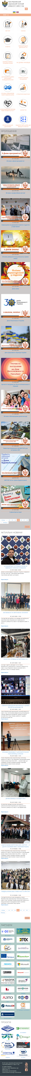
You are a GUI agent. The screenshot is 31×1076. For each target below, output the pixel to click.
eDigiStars (8, 1057)
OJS (23, 1001)
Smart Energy (23, 985)
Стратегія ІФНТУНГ (23, 94)
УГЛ (23, 935)
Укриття (23, 110)
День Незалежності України (15, 320)
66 (22, 520)
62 (10, 520)
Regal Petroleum (7, 993)
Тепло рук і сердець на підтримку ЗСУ (15, 659)
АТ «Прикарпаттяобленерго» (23, 1010)
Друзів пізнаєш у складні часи (15, 798)
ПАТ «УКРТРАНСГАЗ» (23, 952)
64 (16, 520)
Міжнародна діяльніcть (23, 46)
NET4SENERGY (23, 1032)
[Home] (5, 4)
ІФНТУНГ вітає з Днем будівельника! (15, 480)
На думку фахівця (23, 62)
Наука (23, 31)
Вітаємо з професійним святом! (15, 193)
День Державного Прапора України (15, 352)
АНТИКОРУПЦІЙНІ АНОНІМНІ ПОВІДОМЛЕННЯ (8, 78)
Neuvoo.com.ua (8, 968)
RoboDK (7, 1010)
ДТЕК (23, 943)
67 (25, 520)
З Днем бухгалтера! (15, 512)
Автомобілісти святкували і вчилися (15, 612)
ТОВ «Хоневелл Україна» (23, 977)
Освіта (7, 47)
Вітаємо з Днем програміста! (15, 161)
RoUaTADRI (7, 1049)
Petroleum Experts (8, 1018)
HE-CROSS (23, 1057)
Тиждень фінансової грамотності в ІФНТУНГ (15, 891)
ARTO (8, 1001)
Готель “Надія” (8, 985)
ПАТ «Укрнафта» (7, 943)
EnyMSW (7, 1032)
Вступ (8, 31)
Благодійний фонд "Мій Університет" (7, 110)
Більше (27, 526)
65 (19, 520)
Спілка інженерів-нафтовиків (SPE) (7, 94)
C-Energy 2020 (23, 1041)
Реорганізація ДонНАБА (8, 125)
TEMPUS (7, 960)
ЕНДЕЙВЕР (23, 993)
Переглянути (4, 579)
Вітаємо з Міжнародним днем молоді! (15, 416)
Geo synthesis (8, 952)
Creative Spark (23, 1049)
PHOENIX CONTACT (8, 977)
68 (28, 520)
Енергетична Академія (23, 78)
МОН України (8, 935)
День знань (15, 288)
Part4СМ (8, 1041)
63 (13, 520)
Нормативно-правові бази (8, 62)
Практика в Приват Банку (23, 960)
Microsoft (23, 968)
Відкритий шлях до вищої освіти (23, 125)
